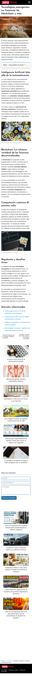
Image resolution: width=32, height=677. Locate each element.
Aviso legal (4, 670)
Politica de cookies (13, 670)
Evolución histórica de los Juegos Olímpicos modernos (8, 336)
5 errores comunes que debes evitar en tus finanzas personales (24, 336)
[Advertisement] (16, 639)
